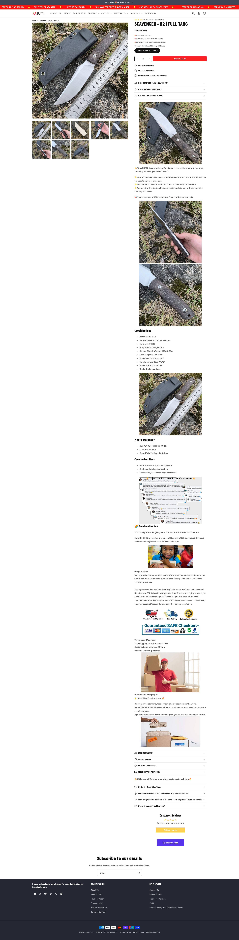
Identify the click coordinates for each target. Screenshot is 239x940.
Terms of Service (98, 912)
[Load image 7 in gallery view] (61, 149)
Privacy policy (112, 932)
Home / (36, 20)
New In (43, 20)
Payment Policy (97, 899)
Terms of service (125, 932)
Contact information (153, 932)
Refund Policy (97, 894)
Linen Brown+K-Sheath (147, 50)
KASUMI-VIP (89, 932)
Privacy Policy (97, 903)
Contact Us (154, 890)
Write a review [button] (170, 830)
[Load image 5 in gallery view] (119, 130)
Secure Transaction (99, 907)
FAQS (151, 903)
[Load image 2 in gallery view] (61, 130)
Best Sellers (53, 20)
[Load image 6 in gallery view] (41, 149)
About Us (95, 890)
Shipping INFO (155, 894)
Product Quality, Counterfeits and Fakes (166, 907)
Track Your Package (157, 899)
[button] (93, 13)
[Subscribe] (139, 873)
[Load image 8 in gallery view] (80, 149)
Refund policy (100, 932)
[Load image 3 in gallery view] (80, 130)
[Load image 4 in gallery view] (100, 130)
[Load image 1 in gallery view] (41, 130)
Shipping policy (138, 932)
